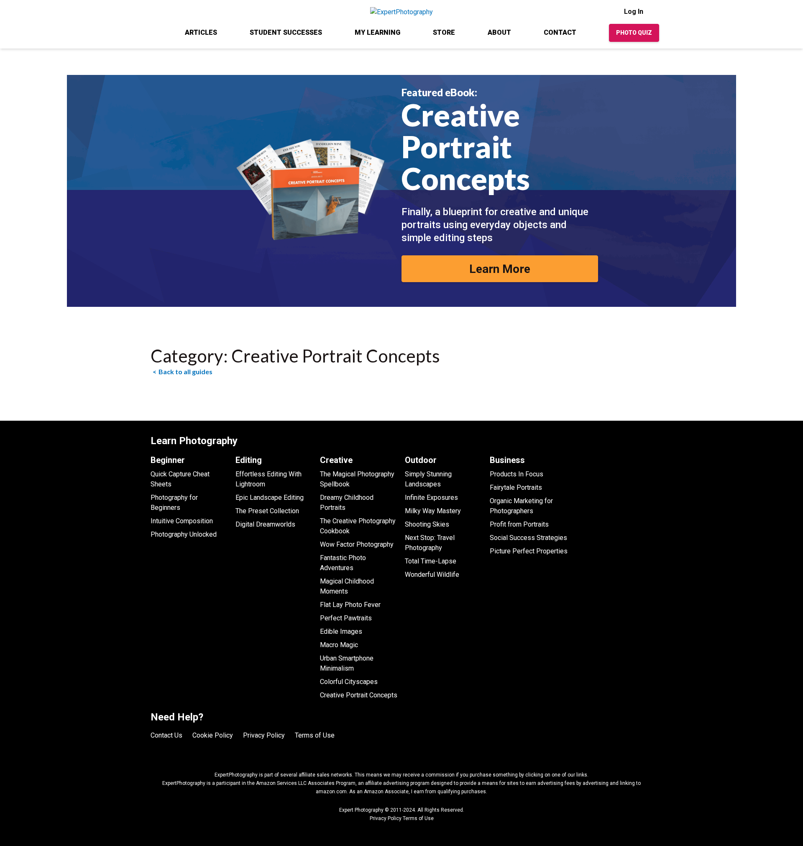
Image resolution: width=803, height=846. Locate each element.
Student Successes (286, 32)
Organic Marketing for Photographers (521, 506)
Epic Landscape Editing (269, 497)
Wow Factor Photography (357, 544)
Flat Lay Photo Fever (350, 605)
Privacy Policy (264, 735)
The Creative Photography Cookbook (358, 526)
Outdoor (421, 460)
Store (444, 32)
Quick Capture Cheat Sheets (180, 479)
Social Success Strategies (528, 538)
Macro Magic (339, 645)
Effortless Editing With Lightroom (268, 479)
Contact (560, 32)
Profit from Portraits (519, 524)
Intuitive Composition (182, 521)
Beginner (168, 460)
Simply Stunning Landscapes (428, 479)
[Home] (151, 32)
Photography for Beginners (174, 503)
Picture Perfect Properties (529, 551)
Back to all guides (185, 371)
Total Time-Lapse (430, 561)
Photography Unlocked (184, 534)
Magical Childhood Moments (347, 586)
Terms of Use (315, 735)
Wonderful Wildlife (432, 575)
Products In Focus (516, 474)
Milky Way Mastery (433, 511)
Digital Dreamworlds (265, 524)
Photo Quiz (634, 32)
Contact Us (166, 735)
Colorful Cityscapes (349, 682)
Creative (336, 460)
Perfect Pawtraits (346, 618)
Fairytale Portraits (516, 487)
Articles (201, 32)
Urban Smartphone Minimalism (346, 663)
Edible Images (341, 631)
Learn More (499, 269)
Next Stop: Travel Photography (430, 543)
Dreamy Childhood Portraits (346, 503)
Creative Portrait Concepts (358, 695)
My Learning (377, 32)
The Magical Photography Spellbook (357, 479)
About (499, 32)
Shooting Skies (427, 524)
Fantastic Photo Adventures (343, 563)
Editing (248, 460)
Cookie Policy (212, 735)
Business (507, 460)
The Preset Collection (267, 511)
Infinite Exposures (431, 497)
